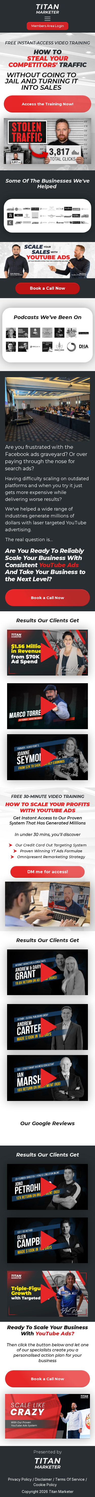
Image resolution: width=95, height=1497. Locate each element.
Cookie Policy (45, 1484)
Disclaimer (43, 1479)
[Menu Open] (47, 19)
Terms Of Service (70, 1479)
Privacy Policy (20, 1479)
